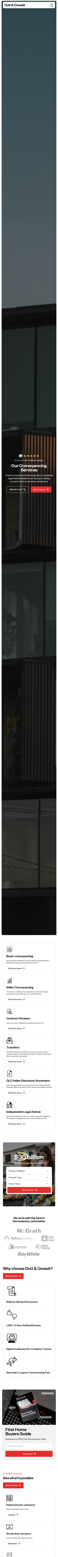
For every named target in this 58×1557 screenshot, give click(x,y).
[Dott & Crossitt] (15, 5)
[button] (51, 5)
